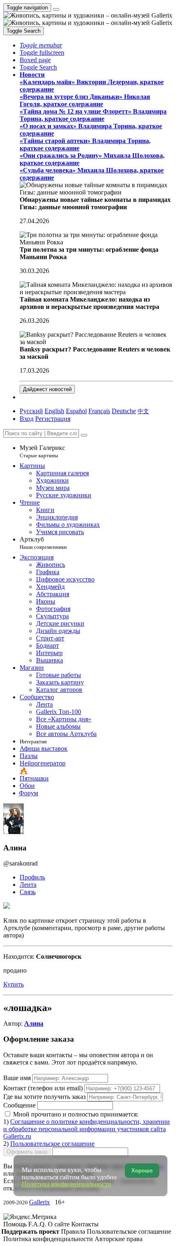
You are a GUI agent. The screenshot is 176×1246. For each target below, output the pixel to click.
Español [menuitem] (76, 410)
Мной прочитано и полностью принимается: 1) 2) (86, 1129)
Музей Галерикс (42, 451)
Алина (33, 1023)
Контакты (85, 1224)
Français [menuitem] (99, 410)
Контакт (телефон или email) (43, 1088)
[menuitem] (143, 410)
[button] (41, 45)
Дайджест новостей (47, 389)
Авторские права (118, 1238)
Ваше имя (17, 1077)
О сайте (59, 1224)
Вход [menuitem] (27, 418)
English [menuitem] (54, 410)
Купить (13, 984)
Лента (28, 884)
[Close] (84, 435)
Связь (28, 891)
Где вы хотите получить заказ (44, 1096)
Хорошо (142, 1171)
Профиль (32, 877)
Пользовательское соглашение (52, 1143)
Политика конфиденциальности (49, 1238)
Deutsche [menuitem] (124, 410)
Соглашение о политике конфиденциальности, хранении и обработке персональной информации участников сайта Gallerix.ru (86, 1129)
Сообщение (19, 1105)
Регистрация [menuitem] (52, 418)
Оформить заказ (27, 1152)
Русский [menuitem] (31, 410)
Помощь (15, 1224)
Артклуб (43, 543)
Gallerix (39, 1202)
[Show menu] (56, 9)
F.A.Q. (38, 1224)
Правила (74, 1231)
